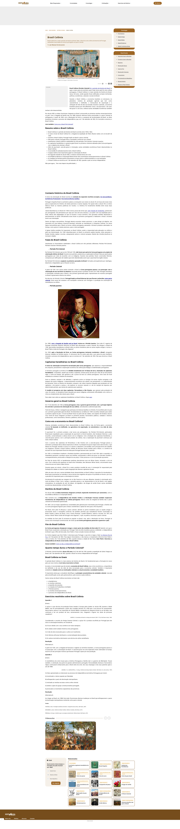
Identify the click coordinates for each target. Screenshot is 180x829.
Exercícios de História (124, 3)
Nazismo (120, 62)
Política (16, 818)
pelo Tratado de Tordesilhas (96, 211)
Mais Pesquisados (55, 3)
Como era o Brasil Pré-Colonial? (63, 124)
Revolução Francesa (123, 72)
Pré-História (121, 33)
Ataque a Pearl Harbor (124, 84)
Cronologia (89, 3)
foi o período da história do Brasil (100, 88)
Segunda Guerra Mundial (124, 56)
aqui (90, 397)
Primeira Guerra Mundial (124, 59)
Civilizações (105, 3)
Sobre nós (8, 818)
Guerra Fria (121, 69)
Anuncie (24, 818)
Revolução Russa (122, 65)
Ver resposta (55, 783)
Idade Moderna (122, 43)
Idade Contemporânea (124, 46)
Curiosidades (73, 3)
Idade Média (121, 40)
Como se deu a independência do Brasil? (68, 544)
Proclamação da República (125, 78)
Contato (32, 818)
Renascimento (122, 81)
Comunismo (121, 75)
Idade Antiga (121, 37)
